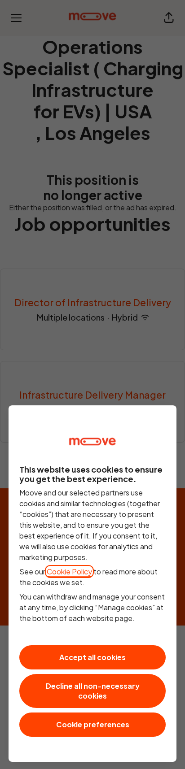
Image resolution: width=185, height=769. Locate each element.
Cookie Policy (69, 571)
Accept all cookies (92, 657)
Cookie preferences (92, 724)
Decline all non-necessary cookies (93, 690)
